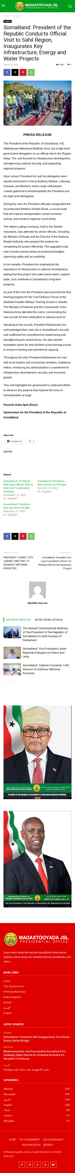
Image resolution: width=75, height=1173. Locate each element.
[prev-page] (5, 682)
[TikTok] (38, 1165)
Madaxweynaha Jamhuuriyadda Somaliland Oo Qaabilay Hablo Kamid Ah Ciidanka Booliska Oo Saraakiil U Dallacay (34, 1055)
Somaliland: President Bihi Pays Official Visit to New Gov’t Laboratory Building (18, 486)
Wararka (8, 1046)
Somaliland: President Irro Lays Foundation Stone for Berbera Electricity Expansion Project (55, 563)
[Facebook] (6, 72)
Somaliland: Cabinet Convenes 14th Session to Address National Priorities (46, 669)
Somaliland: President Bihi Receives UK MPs (16, 506)
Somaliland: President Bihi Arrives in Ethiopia (52, 482)
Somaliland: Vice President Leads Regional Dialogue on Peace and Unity (44, 652)
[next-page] (11, 682)
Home (6, 15)
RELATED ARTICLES (18, 619)
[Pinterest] (23, 72)
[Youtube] (53, 1165)
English (16, 15)
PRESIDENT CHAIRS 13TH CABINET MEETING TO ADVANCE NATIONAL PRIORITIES (18, 563)
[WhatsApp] (31, 72)
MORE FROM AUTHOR (49, 619)
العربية (6, 1065)
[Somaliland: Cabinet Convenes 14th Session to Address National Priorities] (12, 669)
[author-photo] (37, 598)
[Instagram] (30, 1165)
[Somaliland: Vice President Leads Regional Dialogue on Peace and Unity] (12, 653)
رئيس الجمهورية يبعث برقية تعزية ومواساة (26, 1069)
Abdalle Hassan (37, 603)
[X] (15, 72)
